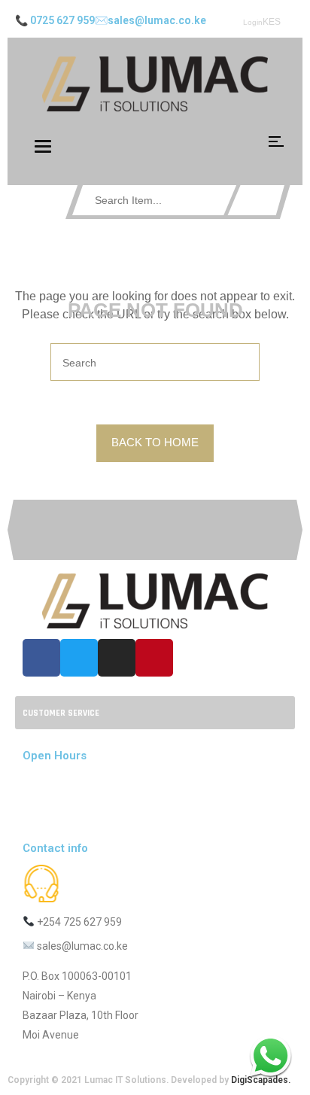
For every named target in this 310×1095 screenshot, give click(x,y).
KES (272, 22)
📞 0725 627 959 (55, 20)
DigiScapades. (260, 1080)
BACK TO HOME (155, 442)
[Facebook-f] (41, 658)
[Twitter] (79, 658)
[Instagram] (116, 658)
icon (276, 141)
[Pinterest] (154, 658)
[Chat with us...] (270, 1055)
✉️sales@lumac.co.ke (150, 20)
